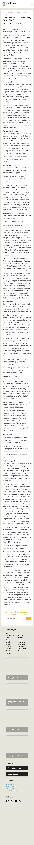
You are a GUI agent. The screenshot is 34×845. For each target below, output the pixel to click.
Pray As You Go (11, 786)
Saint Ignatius (13, 774)
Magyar (20, 640)
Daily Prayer (23, 614)
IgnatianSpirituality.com (13, 791)
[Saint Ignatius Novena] (17, 746)
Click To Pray (10, 788)
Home (4, 12)
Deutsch (8, 646)
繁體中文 (9, 644)
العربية (8, 633)
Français (8, 653)
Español (8, 651)
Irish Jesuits (10, 784)
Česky (8, 640)
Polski (20, 651)
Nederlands (21, 642)
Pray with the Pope (14, 768)
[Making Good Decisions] (17, 668)
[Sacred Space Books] (17, 720)
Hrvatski (20, 635)
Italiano (20, 638)
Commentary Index (13, 614)
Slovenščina (22, 649)
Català (8, 638)
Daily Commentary (10, 612)
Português (21, 644)
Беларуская (10, 635)
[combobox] (14, 618)
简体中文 (9, 642)
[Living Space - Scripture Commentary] (17, 694)
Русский (21, 646)
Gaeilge (20, 633)
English (8, 649)
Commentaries (10, 12)
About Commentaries (22, 612)
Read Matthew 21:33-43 (12, 24)
